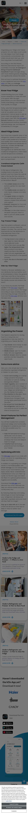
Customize (14, 811)
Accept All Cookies (14, 804)
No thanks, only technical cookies (14, 807)
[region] (14, 799)
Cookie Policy (8, 801)
